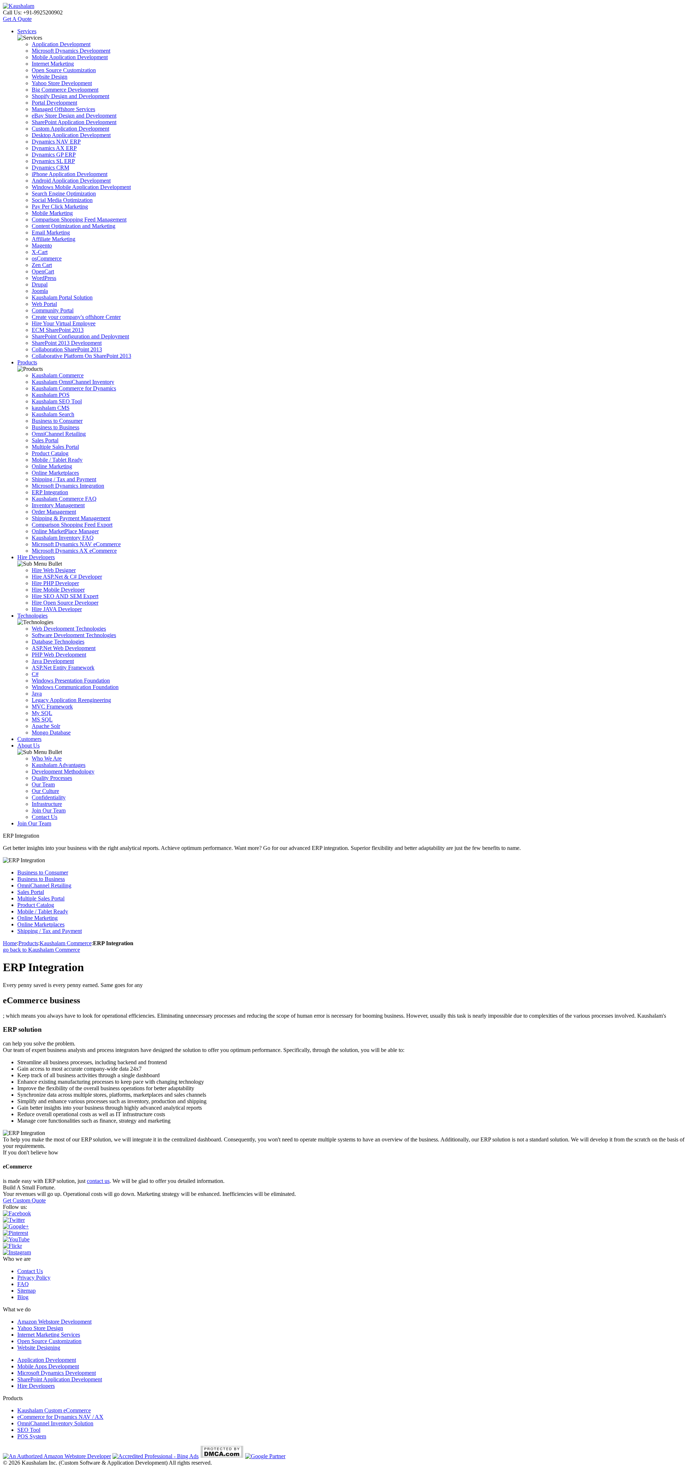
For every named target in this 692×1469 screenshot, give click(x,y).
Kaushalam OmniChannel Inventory (73, 382)
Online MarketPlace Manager (65, 531)
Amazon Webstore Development (54, 1322)
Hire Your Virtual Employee (64, 323)
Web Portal (44, 304)
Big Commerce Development (65, 90)
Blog (22, 1297)
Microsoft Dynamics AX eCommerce (74, 551)
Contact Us (44, 817)
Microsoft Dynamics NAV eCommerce (76, 544)
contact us (98, 1181)
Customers (29, 739)
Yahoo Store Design (40, 1328)
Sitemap (26, 1291)
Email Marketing (51, 232)
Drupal (40, 284)
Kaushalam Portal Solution (62, 297)
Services (26, 31)
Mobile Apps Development (48, 1366)
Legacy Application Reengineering (71, 700)
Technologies (32, 616)
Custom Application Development (70, 129)
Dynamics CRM (50, 168)
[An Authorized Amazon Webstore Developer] (57, 1456)
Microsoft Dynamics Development (71, 51)
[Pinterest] (15, 1233)
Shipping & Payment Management (71, 518)
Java (37, 693)
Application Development (61, 44)
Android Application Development (71, 180)
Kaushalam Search (53, 414)
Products (27, 362)
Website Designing (38, 1348)
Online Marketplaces (55, 473)
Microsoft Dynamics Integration (68, 486)
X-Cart (40, 252)
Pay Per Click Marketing (60, 206)
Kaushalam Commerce (58, 375)
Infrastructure (47, 804)
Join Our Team (49, 810)
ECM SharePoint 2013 (58, 330)
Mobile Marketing (52, 213)
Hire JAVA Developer (57, 609)
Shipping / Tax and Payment (64, 479)
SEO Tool (28, 1430)
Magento (42, 245)
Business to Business (55, 427)
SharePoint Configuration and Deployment (80, 336)
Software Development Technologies (74, 635)
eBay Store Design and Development (74, 116)
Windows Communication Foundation (75, 687)
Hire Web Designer (54, 570)
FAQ (23, 1284)
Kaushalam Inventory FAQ (63, 538)
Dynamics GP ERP (54, 155)
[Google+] (16, 1226)
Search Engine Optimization (64, 193)
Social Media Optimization (62, 200)
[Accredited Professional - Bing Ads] (155, 1456)
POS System (31, 1436)
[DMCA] (222, 1456)
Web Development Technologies (69, 629)
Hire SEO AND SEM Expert (65, 596)
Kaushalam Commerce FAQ (64, 499)
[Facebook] (17, 1213)
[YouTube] (16, 1239)
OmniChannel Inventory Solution (55, 1423)
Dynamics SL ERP (53, 161)
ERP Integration (50, 492)
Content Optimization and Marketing (73, 226)
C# (35, 674)
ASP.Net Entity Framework (63, 668)
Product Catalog (50, 453)
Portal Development (54, 103)
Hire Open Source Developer (65, 603)
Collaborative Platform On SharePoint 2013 (81, 356)
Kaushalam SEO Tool (57, 401)
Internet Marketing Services (48, 1335)
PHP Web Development (59, 655)
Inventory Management (58, 505)
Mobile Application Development (70, 57)
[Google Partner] (265, 1456)
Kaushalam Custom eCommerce (54, 1410)
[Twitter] (14, 1220)
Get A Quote (17, 19)
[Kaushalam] (18, 6)
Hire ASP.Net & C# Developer (67, 577)
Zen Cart (42, 265)
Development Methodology (63, 771)
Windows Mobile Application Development (81, 187)
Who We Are (47, 758)
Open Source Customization (64, 70)
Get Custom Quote (24, 1200)
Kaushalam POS (51, 395)
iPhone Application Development (69, 174)
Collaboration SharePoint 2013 (67, 349)
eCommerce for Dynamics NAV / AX (60, 1417)
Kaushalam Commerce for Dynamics (74, 388)
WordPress (44, 278)
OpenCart (43, 271)
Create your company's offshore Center (76, 317)
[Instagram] (17, 1252)
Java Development (53, 661)
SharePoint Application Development (74, 122)
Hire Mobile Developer (58, 590)
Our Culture (45, 791)
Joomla (40, 291)
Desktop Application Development (71, 135)
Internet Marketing (53, 64)
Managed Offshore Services (63, 109)
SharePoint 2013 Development (67, 343)
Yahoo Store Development (62, 83)
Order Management (54, 512)
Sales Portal (45, 440)
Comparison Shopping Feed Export (72, 525)
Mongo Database (51, 732)
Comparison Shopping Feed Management (79, 219)
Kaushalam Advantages (58, 765)
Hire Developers (36, 557)
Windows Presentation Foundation (71, 681)
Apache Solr (46, 726)
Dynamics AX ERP (54, 148)
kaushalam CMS (51, 408)
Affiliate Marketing (53, 239)
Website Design (49, 77)
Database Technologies (58, 642)
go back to (41, 950)
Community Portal (53, 310)
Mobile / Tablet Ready (57, 460)
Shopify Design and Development (70, 96)
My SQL (42, 713)
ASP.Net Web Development (64, 648)
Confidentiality (49, 797)
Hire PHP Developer (55, 583)
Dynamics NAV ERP (56, 142)
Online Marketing (52, 466)
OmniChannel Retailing (59, 434)
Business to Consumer (57, 421)
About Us (28, 745)
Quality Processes (52, 778)
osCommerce (47, 258)
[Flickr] (12, 1246)
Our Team (43, 784)
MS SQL (42, 719)
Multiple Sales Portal (55, 447)
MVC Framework (52, 706)
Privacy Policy (33, 1278)
